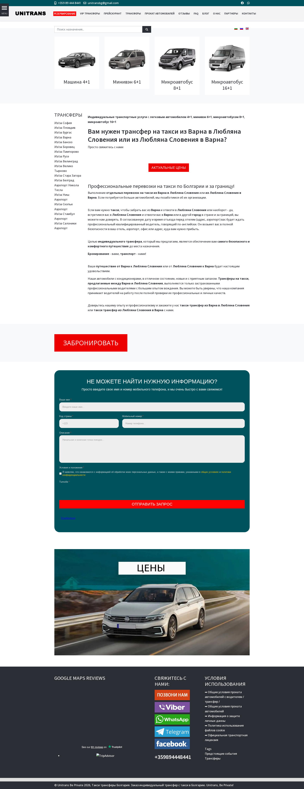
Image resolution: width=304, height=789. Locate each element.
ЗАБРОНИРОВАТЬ (90, 343)
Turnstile (64, 482)
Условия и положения (71, 467)
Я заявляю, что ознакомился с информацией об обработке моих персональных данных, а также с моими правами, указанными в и (146, 473)
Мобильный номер (132, 416)
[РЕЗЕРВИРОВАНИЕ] (64, 13)
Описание (65, 432)
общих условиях (210, 472)
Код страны (66, 416)
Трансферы (212, 758)
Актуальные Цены (168, 167)
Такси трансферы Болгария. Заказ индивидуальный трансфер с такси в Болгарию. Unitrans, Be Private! (162, 785)
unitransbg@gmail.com (103, 3)
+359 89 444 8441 (69, 3)
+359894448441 (173, 757)
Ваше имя (65, 399)
